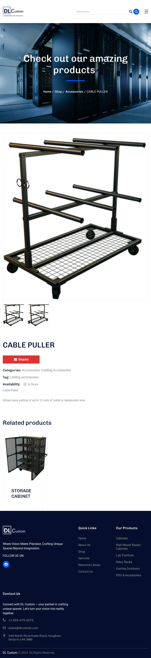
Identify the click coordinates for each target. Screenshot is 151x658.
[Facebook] (6, 564)
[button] (139, 141)
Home (47, 91)
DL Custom (10, 652)
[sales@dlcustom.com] (4, 627)
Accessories (74, 91)
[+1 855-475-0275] (4, 619)
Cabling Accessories (56, 370)
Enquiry (24, 359)
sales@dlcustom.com (23, 628)
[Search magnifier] (130, 11)
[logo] (13, 11)
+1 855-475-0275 (21, 620)
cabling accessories (24, 377)
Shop (58, 91)
